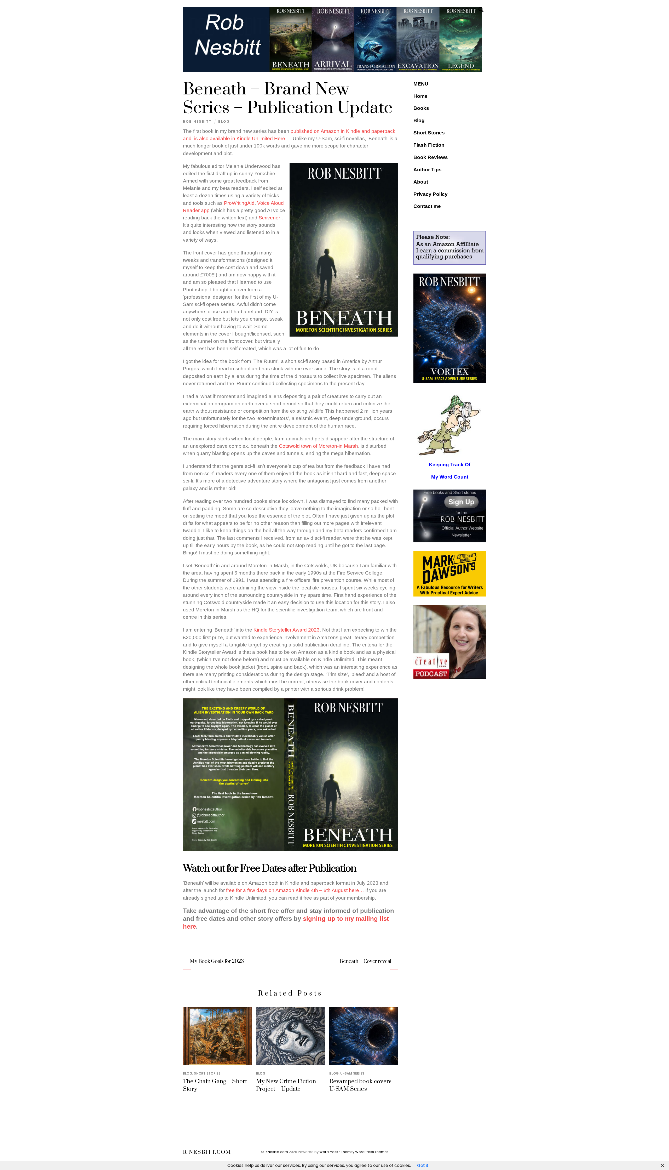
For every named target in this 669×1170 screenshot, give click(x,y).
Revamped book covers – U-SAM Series (362, 1085)
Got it (423, 1165)
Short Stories (207, 1073)
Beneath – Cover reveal (365, 961)
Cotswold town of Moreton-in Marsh (318, 446)
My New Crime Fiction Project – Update (286, 1085)
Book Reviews (430, 157)
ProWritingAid (239, 203)
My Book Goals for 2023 (217, 961)
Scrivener (269, 217)
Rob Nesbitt (197, 121)
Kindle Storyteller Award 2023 (286, 630)
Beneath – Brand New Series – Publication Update (288, 98)
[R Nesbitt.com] (332, 70)
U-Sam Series (352, 1073)
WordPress (328, 1151)
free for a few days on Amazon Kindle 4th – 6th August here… (295, 890)
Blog (224, 121)
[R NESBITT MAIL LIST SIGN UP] (449, 516)
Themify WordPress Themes (365, 1151)
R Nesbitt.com (276, 1151)
